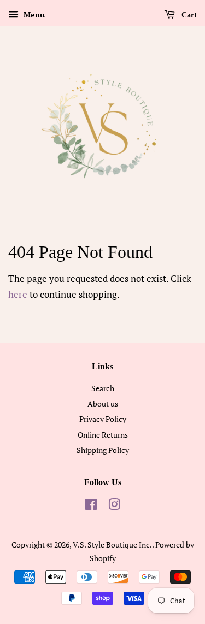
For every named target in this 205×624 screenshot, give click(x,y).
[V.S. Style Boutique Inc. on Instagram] (114, 506)
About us (102, 403)
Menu (33, 14)
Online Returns (103, 434)
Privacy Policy (102, 419)
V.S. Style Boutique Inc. (112, 544)
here (17, 294)
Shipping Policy (103, 450)
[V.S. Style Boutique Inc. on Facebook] (91, 506)
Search (102, 388)
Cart (188, 15)
